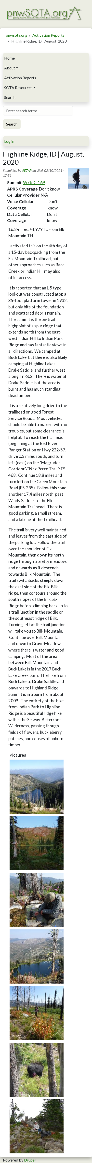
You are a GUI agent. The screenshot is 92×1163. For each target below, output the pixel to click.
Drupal (30, 1160)
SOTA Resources (18, 87)
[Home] (44, 13)
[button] (37, 787)
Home (9, 58)
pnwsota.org (16, 35)
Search (9, 97)
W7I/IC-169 (34, 182)
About (9, 67)
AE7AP (27, 170)
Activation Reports (48, 35)
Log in (9, 141)
